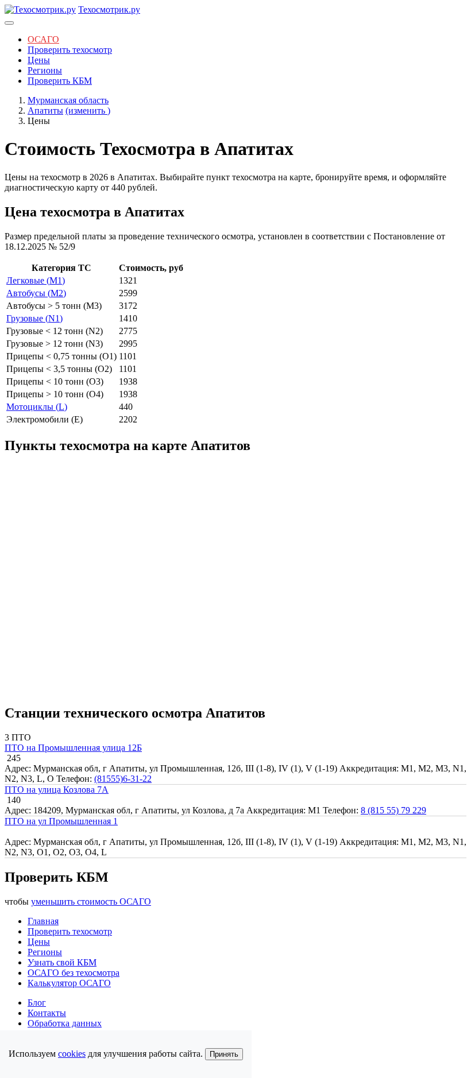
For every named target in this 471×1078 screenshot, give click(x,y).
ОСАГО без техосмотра (73, 973)
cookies (72, 1053)
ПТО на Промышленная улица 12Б (73, 748)
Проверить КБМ (60, 81)
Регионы (45, 70)
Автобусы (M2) (36, 293)
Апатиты (45, 110)
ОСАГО (43, 39)
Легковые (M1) (35, 280)
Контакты (47, 1013)
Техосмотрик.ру (109, 9)
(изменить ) (87, 110)
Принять (224, 1054)
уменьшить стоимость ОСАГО (91, 901)
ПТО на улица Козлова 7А (57, 789)
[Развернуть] (9, 23)
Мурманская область (68, 100)
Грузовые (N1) (34, 318)
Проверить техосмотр (70, 50)
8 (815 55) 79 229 (393, 810)
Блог (37, 1002)
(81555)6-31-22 (123, 779)
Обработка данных (65, 1023)
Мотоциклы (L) (36, 407)
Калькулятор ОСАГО (69, 983)
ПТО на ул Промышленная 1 (61, 821)
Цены (39, 60)
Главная (43, 921)
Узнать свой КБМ (62, 962)
